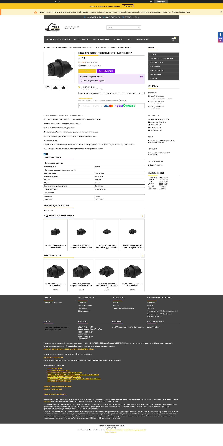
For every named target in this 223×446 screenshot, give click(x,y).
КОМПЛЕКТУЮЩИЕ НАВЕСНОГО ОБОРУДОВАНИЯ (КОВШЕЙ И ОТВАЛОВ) (74, 379)
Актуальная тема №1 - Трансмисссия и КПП (162, 311)
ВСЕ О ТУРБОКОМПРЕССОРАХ (58, 370)
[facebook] (45, 155)
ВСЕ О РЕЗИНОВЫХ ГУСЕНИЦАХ (59, 381)
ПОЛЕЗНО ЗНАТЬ (156, 70)
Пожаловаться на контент (114, 430)
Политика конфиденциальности (135, 430)
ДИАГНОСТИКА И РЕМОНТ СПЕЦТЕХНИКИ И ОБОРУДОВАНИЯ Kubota (73, 375)
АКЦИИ (153, 54)
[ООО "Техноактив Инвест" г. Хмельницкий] (53, 27)
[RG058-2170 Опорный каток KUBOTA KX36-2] (132, 271)
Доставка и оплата (85, 305)
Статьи (115, 302)
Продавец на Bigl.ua (111, 428)
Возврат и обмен (81, 39)
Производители (156, 62)
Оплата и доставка (101, 39)
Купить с (102, 71)
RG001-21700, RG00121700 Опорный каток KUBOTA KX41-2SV (107, 247)
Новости (116, 305)
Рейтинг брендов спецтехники (123, 308)
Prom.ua (122, 426)
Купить (87, 71)
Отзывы (153, 78)
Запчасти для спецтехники (58, 39)
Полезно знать (142, 39)
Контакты (118, 39)
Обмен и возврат (84, 311)
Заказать (128, 6)
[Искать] (139, 27)
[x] (47, 155)
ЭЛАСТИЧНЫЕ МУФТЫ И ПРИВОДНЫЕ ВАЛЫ (64, 377)
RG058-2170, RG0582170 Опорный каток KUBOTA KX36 (81, 246)
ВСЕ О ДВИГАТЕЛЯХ (55, 368)
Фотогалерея (155, 74)
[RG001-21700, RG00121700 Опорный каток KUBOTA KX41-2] (132, 231)
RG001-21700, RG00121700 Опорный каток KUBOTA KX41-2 (132, 247)
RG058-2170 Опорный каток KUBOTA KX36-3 (55, 246)
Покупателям (82, 308)
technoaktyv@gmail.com (158, 122)
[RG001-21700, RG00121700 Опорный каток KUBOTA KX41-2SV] (107, 231)
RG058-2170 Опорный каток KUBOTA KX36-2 (132, 285)
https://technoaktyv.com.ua (160, 119)
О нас (129, 39)
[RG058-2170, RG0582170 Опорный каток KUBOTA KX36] (81, 231)
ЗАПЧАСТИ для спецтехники (161, 58)
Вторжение (82, 302)
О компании (155, 66)
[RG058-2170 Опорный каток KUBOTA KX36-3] (55, 231)
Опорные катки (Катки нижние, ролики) (84, 47)
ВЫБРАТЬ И (69, 349)
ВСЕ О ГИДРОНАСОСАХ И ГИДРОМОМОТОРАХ (65, 372)
